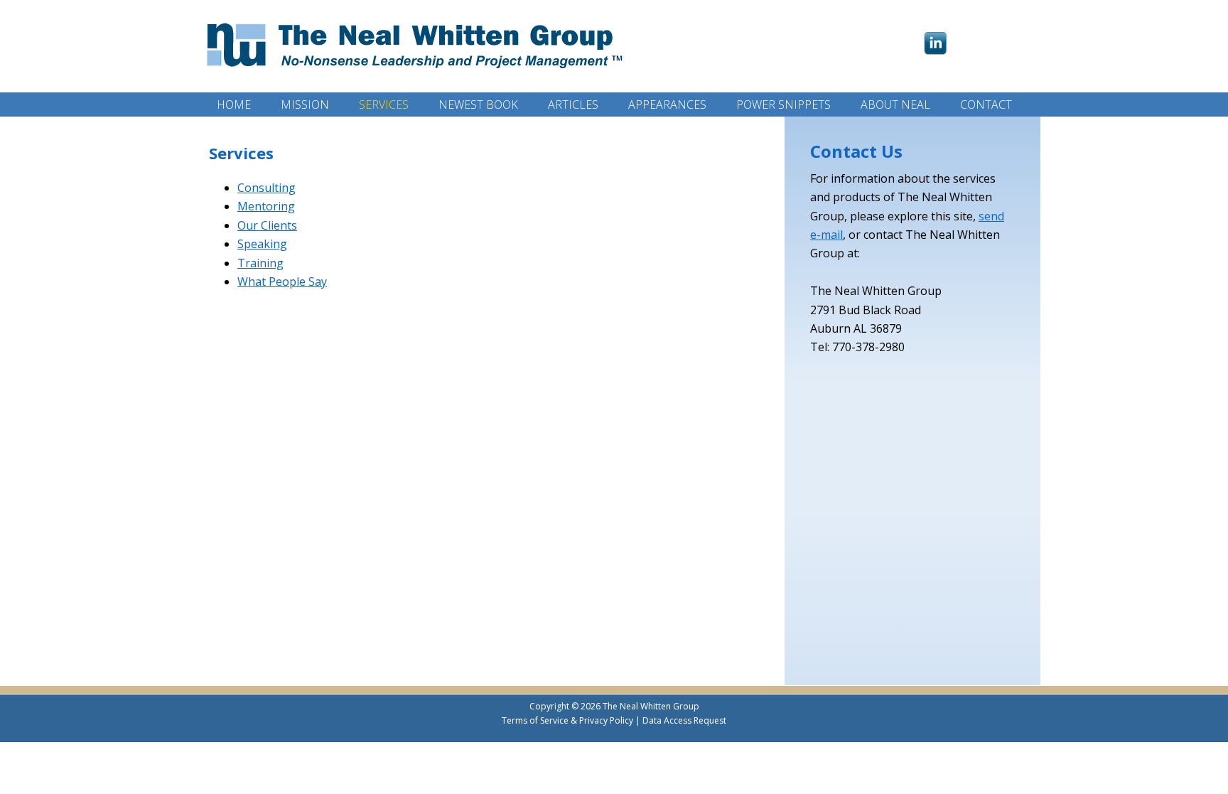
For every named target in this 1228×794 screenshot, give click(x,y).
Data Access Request (684, 720)
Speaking (262, 244)
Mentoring (266, 206)
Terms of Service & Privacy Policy (567, 720)
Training (260, 263)
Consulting (266, 187)
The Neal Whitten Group (418, 40)
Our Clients (267, 225)
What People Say (282, 281)
